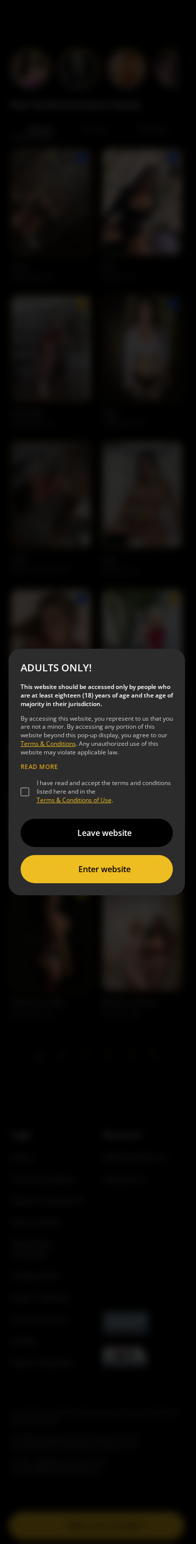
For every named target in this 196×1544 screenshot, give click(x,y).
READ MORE (39, 767)
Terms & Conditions (48, 743)
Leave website (104, 832)
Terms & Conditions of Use (74, 800)
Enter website (104, 869)
